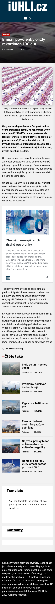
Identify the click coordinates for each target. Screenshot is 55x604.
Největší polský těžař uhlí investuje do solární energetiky (35, 444)
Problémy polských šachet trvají (34, 385)
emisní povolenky (16, 349)
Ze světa (6, 35)
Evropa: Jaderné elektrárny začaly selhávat (33, 424)
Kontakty (15, 530)
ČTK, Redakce (7, 50)
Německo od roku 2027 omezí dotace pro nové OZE (34, 464)
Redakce (25, 372)
